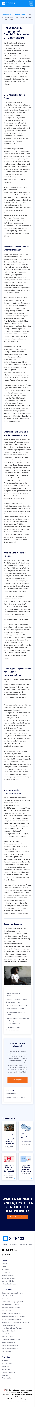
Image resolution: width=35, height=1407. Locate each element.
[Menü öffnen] (31, 3)
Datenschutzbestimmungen (19, 1399)
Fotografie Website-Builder (11, 1308)
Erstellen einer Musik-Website (11, 1313)
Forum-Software (7, 1334)
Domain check (6, 1299)
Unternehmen (19, 15)
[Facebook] (3, 1250)
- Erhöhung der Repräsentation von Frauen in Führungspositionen (17, 1021)
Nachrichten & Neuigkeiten (15, 1097)
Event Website (6, 1310)
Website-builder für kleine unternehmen (15, 1322)
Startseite (5, 1263)
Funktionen (5, 1269)
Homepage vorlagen (8, 1278)
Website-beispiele (8, 1275)
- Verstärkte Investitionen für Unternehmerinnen (16, 1001)
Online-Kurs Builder (8, 1337)
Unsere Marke (6, 1378)
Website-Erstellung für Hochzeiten (13, 1316)
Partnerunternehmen (8, 1372)
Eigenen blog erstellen (9, 1331)
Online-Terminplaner (8, 1343)
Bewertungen (6, 1272)
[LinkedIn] (12, 1250)
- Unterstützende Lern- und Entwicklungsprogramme (16, 1007)
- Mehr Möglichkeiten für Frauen (15, 994)
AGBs (8, 1399)
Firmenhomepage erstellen (10, 1305)
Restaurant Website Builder (11, 1340)
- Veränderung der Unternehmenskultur (13, 1028)
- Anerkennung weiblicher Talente (15, 1013)
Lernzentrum (6, 15)
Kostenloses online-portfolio (11, 1319)
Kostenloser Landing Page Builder (13, 1302)
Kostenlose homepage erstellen (12, 1293)
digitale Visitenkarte (8, 1325)
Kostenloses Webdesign (10, 1348)
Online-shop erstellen (9, 1296)
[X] (7, 1250)
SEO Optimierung (7, 1351)
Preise (4, 1266)
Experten (5, 1375)
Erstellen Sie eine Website (18, 1080)
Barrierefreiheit (22, 1401)
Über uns (5, 1360)
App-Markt (8, 1281)
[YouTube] (16, 1250)
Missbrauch (12, 1401)
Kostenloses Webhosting (10, 1345)
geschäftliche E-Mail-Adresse (12, 1328)
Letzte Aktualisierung (9, 1284)
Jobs (6, 1369)
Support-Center (7, 1363)
